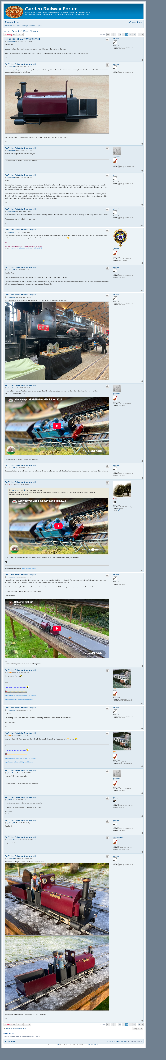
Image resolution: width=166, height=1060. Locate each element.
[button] (108, 34)
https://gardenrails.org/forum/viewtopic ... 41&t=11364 (20, 695)
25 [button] (130, 35)
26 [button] (134, 35)
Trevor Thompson (118, 837)
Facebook (28, 568)
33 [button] (139, 35)
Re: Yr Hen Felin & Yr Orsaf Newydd (22, 39)
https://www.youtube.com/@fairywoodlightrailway (19, 699)
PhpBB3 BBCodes (93, 1044)
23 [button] (123, 35)
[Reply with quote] (107, 39)
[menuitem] (9, 22)
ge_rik (115, 498)
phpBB (57, 1044)
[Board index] (14, 11)
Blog (23, 568)
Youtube (33, 568)
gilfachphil (116, 38)
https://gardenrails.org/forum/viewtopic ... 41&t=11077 (26, 248)
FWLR (114, 688)
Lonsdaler (116, 248)
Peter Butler (116, 156)
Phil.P (114, 797)
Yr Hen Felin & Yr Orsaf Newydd (21, 31)
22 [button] (120, 35)
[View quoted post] (24, 490)
